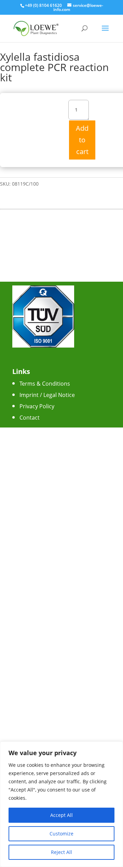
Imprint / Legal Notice (47, 395)
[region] (61, 804)
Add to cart (82, 140)
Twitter (28, 468)
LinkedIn (30, 491)
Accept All (61, 815)
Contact (29, 417)
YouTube (30, 479)
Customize (61, 833)
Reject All (61, 852)
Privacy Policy (36, 406)
